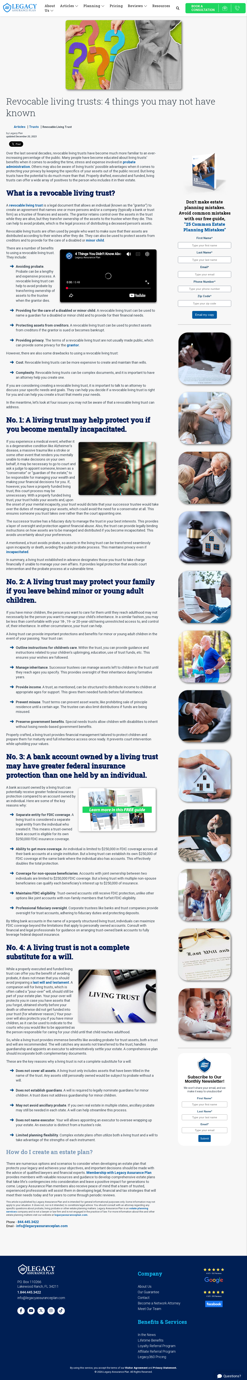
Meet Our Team (149, 1309)
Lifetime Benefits (150, 1340)
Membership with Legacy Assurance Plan (118, 1173)
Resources (161, 5)
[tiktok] (61, 1310)
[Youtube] (31, 1310)
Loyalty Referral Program (156, 1346)
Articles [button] (67, 5)
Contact (144, 1298)
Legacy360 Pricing (152, 1357)
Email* (204, 267)
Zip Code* (204, 296)
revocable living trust (26, 205)
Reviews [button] (135, 5)
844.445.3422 (28, 1222)
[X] (41, 1310)
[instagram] (51, 1310)
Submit (204, 1138)
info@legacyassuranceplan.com (42, 1226)
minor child (95, 240)
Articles (19, 127)
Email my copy (204, 314)
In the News (147, 1335)
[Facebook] (21, 1310)
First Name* (204, 238)
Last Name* (204, 252)
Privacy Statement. (165, 1367)
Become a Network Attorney (159, 1303)
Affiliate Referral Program (157, 1351)
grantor (73, 345)
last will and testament (51, 982)
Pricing (116, 5)
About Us (144, 1286)
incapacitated (17, 552)
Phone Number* (205, 281)
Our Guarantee (148, 1292)
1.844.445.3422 (29, 1292)
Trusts (34, 127)
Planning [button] (91, 5)
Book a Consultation (203, 8)
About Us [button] (50, 8)
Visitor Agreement (136, 1367)
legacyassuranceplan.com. (71, 1214)
